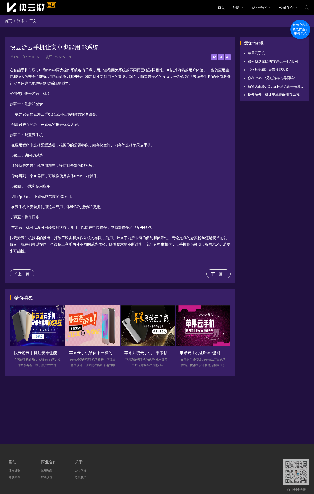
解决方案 (47, 477)
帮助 (236, 7)
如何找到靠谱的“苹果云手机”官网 (273, 61)
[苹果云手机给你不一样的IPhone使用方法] (92, 325)
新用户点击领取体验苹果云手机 (300, 29)
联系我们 (81, 477)
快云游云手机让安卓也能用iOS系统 (274, 94)
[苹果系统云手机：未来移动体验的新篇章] (148, 325)
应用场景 (47, 470)
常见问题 (14, 477)
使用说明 (14, 470)
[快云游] (31, 7)
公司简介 (286, 7)
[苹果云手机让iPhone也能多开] (203, 325)
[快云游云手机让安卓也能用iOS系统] (37, 325)
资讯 (20, 21)
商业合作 (259, 7)
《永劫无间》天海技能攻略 (268, 69)
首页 (221, 7)
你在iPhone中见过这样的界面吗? (271, 78)
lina (16, 57)
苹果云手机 (256, 53)
